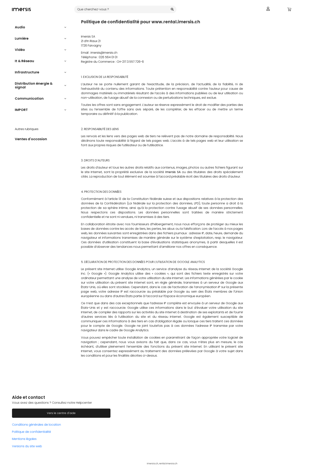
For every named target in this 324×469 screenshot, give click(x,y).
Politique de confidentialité (31, 432)
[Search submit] (172, 9)
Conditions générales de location (36, 424)
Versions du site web (27, 446)
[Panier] (289, 9)
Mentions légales (24, 439)
